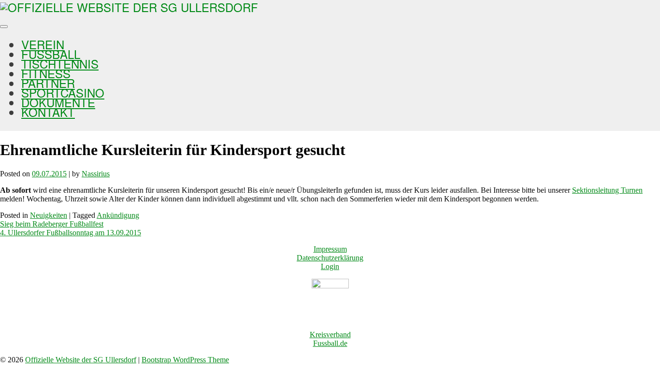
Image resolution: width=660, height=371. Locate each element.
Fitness (46, 73)
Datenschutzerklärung (330, 258)
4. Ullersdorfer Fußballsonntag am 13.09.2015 (70, 232)
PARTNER (48, 82)
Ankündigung (118, 215)
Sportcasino (62, 92)
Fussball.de (330, 343)
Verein (42, 44)
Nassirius (96, 174)
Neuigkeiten (48, 215)
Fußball (50, 53)
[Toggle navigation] (4, 26)
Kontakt (48, 111)
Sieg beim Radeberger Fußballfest (51, 224)
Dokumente (58, 102)
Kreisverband (330, 334)
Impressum (330, 249)
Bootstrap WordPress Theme (185, 360)
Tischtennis (60, 63)
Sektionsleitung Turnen (607, 190)
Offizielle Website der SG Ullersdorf (80, 360)
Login (330, 266)
